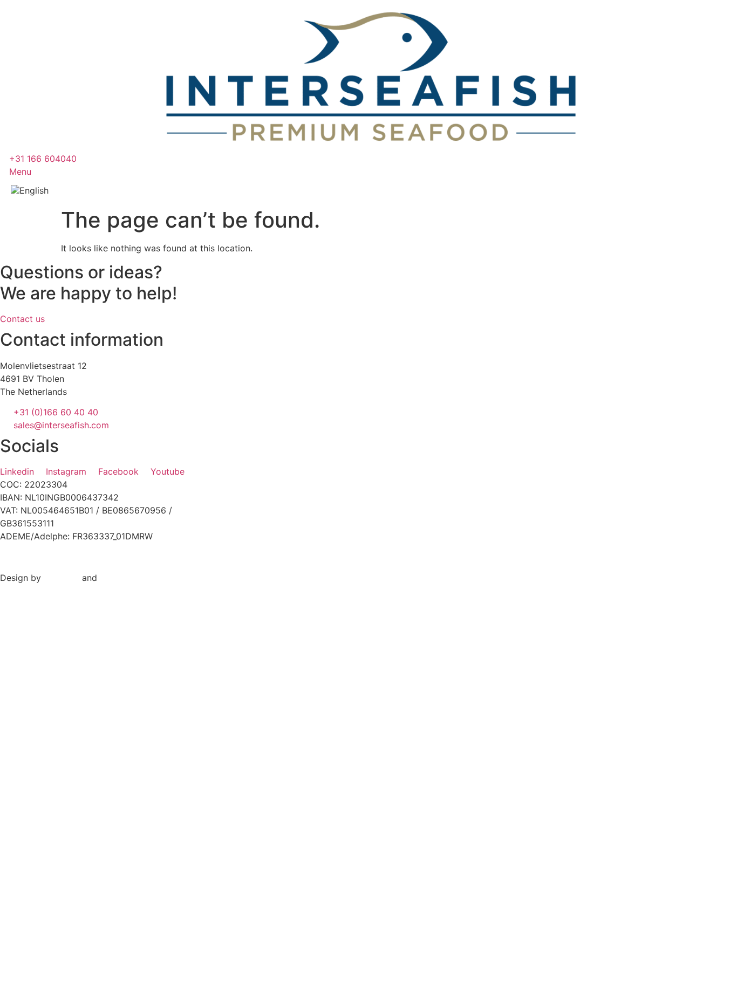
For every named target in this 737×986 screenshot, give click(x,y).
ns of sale (334, 557)
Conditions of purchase (242, 557)
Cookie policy (156, 557)
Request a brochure (94, 840)
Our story (80, 725)
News (67, 790)
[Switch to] (37, 190)
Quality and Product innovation (121, 926)
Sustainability (80, 905)
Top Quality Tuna (88, 862)
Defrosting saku (85, 883)
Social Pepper (128, 577)
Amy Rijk (61, 577)
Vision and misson (110, 757)
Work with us (79, 948)
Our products (93, 692)
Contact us (85, 822)
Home (68, 660)
